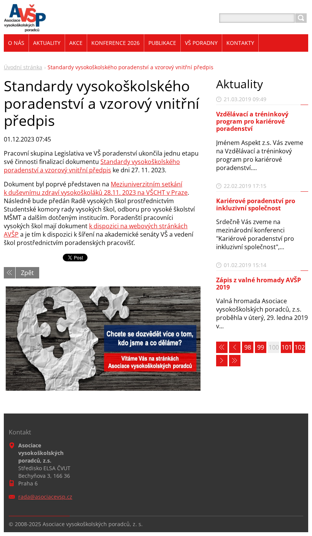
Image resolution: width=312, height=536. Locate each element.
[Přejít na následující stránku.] (222, 360)
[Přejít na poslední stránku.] (234, 360)
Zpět (27, 273)
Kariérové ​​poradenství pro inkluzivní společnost (255, 204)
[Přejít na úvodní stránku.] (25, 27)
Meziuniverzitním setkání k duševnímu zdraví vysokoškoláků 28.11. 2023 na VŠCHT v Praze (96, 188)
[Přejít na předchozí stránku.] (234, 347)
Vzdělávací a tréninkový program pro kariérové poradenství (252, 121)
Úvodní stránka (23, 67)
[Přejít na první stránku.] (222, 347)
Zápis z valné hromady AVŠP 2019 (258, 283)
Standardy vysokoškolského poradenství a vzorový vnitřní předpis (92, 165)
